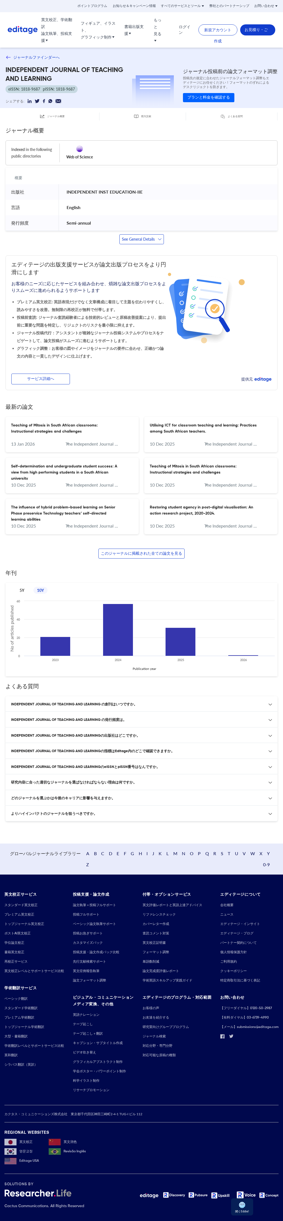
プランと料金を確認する (208, 97)
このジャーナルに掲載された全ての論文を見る (141, 554)
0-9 (266, 864)
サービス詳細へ (40, 379)
